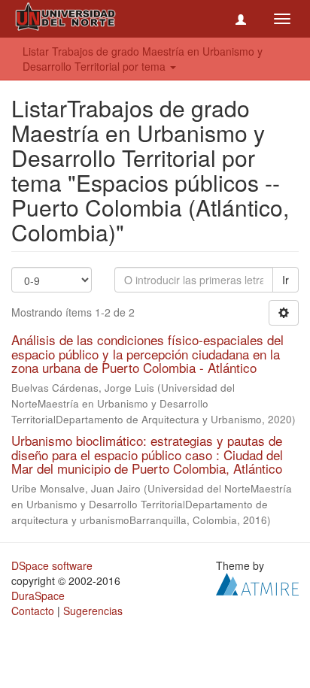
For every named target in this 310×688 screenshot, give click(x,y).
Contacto (32, 610)
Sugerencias (93, 610)
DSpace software (52, 565)
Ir (285, 279)
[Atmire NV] (257, 582)
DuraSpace (38, 595)
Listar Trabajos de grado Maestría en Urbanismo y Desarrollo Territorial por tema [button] (143, 59)
